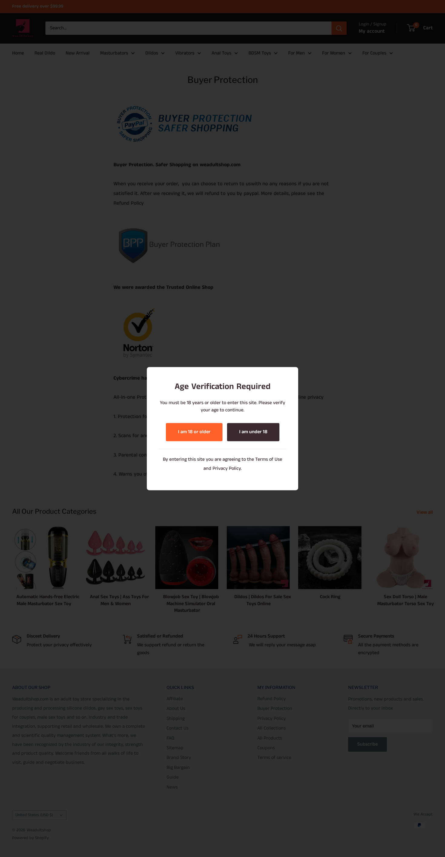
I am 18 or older (194, 431)
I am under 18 (253, 431)
